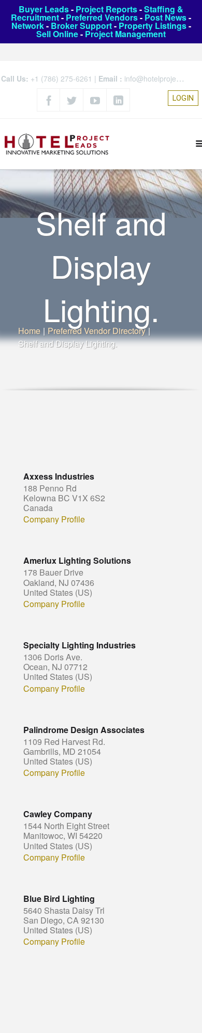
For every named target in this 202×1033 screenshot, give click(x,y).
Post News (165, 17)
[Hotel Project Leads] (57, 144)
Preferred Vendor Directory (97, 331)
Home (29, 331)
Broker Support (81, 25)
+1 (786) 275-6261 (61, 78)
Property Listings (152, 25)
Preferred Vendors (102, 17)
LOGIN (183, 98)
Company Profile (54, 519)
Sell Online (57, 34)
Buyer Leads (44, 9)
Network (27, 25)
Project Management (125, 34)
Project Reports (106, 9)
